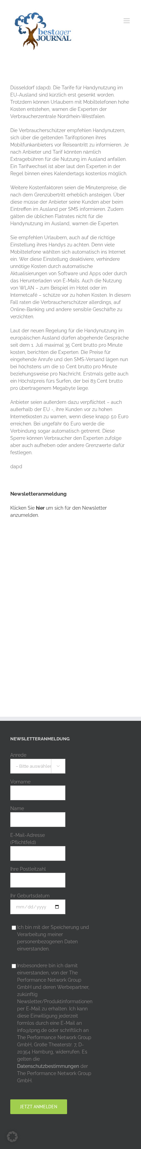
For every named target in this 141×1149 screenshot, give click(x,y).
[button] (12, 1136)
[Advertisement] (70, 604)
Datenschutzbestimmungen (48, 1066)
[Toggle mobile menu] (127, 20)
